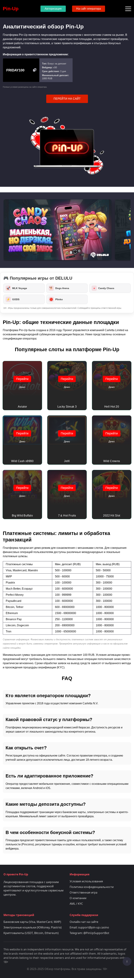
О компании (78, 898)
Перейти (22, 379)
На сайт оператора (88, 8)
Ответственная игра (83, 892)
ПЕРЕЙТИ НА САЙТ (67, 98)
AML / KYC (76, 904)
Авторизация (53, 8)
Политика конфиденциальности (92, 887)
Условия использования (86, 881)
